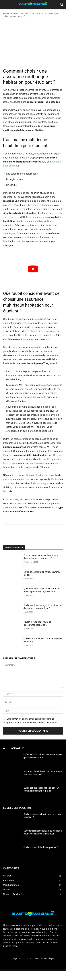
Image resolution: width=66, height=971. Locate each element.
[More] (44, 532)
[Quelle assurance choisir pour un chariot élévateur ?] (12, 819)
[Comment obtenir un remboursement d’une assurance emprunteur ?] (12, 560)
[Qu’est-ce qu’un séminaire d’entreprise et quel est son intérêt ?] (12, 759)
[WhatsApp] (37, 532)
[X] (23, 532)
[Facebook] (16, 532)
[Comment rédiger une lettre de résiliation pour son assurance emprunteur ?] (12, 835)
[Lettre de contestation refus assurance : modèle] (12, 577)
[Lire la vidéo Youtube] (33, 269)
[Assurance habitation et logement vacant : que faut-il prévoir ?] (12, 776)
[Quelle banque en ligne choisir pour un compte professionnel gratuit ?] (12, 792)
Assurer (14, 13)
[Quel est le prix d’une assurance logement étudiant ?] (12, 643)
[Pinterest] (30, 532)
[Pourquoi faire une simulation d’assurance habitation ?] (12, 626)
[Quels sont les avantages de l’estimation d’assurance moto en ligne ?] (12, 610)
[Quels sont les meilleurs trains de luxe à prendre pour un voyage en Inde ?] (12, 593)
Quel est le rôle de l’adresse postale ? (40, 847)
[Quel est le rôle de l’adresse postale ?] (12, 852)
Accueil (6, 13)
